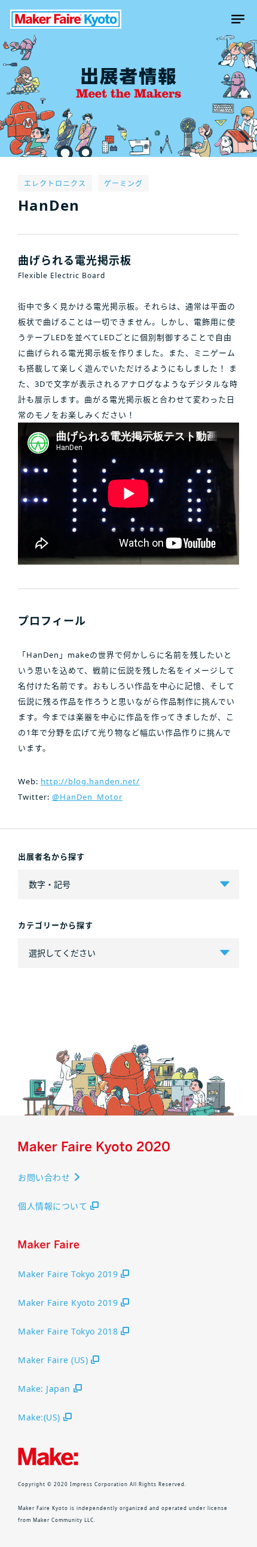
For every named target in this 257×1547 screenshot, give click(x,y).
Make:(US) (39, 1417)
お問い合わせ (44, 1177)
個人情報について (52, 1206)
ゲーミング (123, 183)
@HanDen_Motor (87, 796)
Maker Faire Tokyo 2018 (68, 1331)
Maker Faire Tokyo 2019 (68, 1274)
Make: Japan (44, 1388)
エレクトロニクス (55, 183)
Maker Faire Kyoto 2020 (66, 19)
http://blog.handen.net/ (90, 781)
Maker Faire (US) (53, 1360)
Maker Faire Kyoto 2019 (68, 1302)
